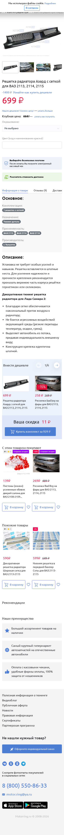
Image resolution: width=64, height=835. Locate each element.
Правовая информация (17, 715)
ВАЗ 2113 (8, 233)
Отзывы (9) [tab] (40, 190)
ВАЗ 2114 (21, 233)
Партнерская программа (18, 725)
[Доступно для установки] (35, 805)
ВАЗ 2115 (35, 233)
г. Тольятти (9, 244)
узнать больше (45, 111)
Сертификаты (11, 720)
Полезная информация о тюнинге (24, 695)
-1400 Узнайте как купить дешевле (27, 92)
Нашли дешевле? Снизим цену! (18, 111)
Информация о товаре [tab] (15, 190)
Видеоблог (9, 700)
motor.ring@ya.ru (19, 794)
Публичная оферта (14, 705)
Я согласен (32, 7)
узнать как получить (44, 116)
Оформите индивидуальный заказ (34, 749)
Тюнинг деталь (11, 221)
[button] (57, 365)
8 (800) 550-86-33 (24, 785)
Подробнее (50, 3)
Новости (7, 710)
